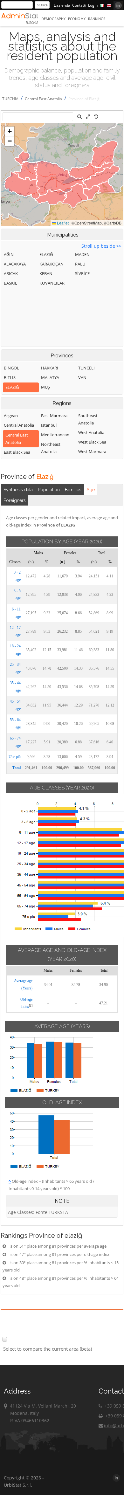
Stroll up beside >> (101, 246)
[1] (30, 1005)
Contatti (79, 5)
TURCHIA (10, 98)
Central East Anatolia (43, 98)
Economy (77, 18)
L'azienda (62, 5)
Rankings (96, 18)
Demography (53, 18)
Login (93, 5)
